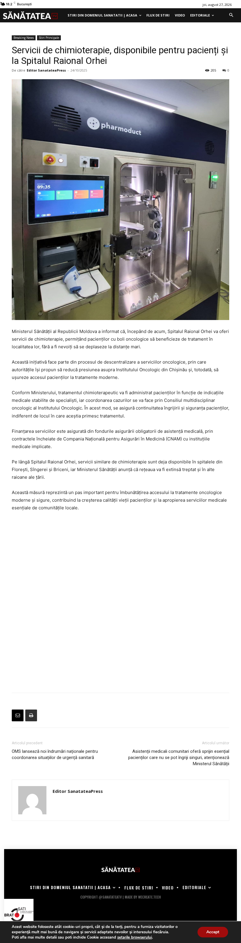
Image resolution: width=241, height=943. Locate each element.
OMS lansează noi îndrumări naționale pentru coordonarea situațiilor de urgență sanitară (55, 754)
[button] (231, 15)
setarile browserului (134, 937)
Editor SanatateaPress (46, 70)
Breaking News (24, 38)
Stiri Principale (49, 38)
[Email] (18, 715)
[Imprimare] (31, 715)
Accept (212, 932)
